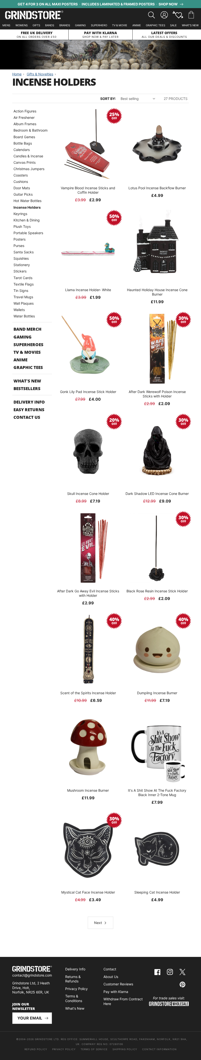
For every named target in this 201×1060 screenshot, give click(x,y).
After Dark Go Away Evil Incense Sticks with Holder (88, 593)
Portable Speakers (28, 233)
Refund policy (36, 1049)
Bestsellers (26, 388)
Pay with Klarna (115, 992)
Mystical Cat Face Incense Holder (88, 892)
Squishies (21, 258)
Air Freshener (24, 117)
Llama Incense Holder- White (88, 290)
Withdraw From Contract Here (123, 1001)
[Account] (164, 15)
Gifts (36, 25)
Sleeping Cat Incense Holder (157, 892)
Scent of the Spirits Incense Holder (88, 693)
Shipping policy (125, 1049)
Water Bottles (24, 316)
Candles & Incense (28, 156)
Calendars (21, 150)
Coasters (20, 175)
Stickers (19, 271)
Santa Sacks (23, 252)
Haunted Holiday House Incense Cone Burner (157, 292)
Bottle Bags (22, 143)
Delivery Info (29, 402)
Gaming (80, 25)
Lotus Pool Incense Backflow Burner (157, 188)
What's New (190, 25)
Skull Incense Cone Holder (88, 493)
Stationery (21, 265)
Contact (109, 969)
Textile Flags (23, 284)
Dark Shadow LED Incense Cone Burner (157, 493)
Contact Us (26, 417)
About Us (110, 977)
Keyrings (20, 214)
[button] (191, 15)
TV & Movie (119, 25)
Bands (49, 25)
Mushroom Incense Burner (88, 790)
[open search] (151, 15)
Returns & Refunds (73, 979)
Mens (6, 25)
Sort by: (108, 98)
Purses (18, 246)
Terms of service (94, 1049)
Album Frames (24, 124)
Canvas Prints (24, 162)
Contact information (159, 1049)
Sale (173, 25)
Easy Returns (28, 409)
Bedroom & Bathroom (30, 130)
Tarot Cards (22, 278)
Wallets (19, 310)
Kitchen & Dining (26, 220)
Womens (21, 25)
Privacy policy (64, 1049)
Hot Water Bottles (27, 201)
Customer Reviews (118, 984)
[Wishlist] (177, 15)
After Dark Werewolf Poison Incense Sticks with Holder (157, 394)
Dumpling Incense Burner (157, 693)
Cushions (20, 181)
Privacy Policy (76, 989)
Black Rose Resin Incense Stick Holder (157, 591)
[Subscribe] (46, 1018)
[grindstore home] (32, 969)
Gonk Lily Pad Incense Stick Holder (88, 392)
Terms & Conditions (73, 998)
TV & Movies (27, 352)
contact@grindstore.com (32, 975)
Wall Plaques (23, 303)
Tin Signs (20, 290)
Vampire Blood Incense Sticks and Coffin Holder (88, 190)
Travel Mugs (23, 297)
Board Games (24, 137)
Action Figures (24, 111)
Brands (64, 25)
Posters (19, 239)
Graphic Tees (155, 25)
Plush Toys (22, 226)
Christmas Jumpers (28, 169)
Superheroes (28, 344)
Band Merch (27, 329)
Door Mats (21, 188)
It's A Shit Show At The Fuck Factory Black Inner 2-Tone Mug (157, 792)
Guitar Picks (23, 194)
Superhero (99, 25)
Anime (136, 25)
